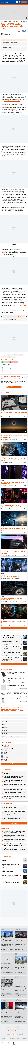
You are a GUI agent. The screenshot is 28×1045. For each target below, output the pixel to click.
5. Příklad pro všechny (6, 50)
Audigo (3, 194)
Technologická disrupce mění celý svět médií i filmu (13, 622)
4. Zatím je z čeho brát (6, 47)
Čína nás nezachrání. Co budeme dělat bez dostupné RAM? (12, 599)
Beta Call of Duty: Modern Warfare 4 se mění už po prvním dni (11, 876)
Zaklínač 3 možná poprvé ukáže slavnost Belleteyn (20, 996)
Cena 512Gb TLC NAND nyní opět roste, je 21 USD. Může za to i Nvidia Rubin (6, 1016)
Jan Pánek (5, 485)
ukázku (14, 382)
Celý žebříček (14, 764)
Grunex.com (4, 872)
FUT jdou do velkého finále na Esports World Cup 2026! (7, 950)
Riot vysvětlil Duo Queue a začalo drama (20, 964)
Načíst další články (14, 627)
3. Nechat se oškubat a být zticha (9, 45)
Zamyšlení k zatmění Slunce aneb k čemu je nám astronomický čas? (14, 436)
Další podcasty (14, 823)
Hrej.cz (3, 867)
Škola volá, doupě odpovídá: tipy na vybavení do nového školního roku (20, 1021)
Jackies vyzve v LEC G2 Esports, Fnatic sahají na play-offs (21, 969)
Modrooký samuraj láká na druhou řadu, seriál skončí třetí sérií (20, 944)
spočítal (13, 109)
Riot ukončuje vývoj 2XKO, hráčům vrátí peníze (20, 973)
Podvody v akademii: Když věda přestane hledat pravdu (14, 413)
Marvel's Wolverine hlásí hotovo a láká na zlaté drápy (12, 859)
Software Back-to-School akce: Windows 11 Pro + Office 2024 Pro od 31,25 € (20, 1016)
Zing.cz (3, 861)
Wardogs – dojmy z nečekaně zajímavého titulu (7, 973)
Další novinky (14, 664)
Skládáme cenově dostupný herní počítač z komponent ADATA (12, 482)
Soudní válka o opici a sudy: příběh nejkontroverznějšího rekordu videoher (11, 506)
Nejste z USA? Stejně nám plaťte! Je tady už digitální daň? (20, 21)
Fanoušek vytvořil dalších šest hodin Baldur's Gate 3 (10, 865)
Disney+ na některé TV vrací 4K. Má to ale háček (6, 1021)
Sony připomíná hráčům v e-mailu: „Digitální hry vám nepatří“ (10, 870)
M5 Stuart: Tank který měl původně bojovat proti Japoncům (6, 988)
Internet (5, 21)
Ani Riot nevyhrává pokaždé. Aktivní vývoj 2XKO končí (20, 949)
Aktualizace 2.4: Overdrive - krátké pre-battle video (7, 992)
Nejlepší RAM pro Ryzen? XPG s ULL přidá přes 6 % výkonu (13, 552)
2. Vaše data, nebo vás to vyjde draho (9, 42)
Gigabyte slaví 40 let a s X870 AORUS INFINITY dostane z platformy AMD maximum (14, 575)
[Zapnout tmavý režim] (19, 2)
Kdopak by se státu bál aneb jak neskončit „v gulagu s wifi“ (13, 529)
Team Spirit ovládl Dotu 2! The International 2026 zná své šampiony (10, 881)
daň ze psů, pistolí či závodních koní (12, 100)
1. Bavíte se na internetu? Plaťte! (8, 40)
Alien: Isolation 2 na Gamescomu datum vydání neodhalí (6, 969)
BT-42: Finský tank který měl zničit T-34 (6, 996)
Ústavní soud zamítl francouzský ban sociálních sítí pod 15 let (6, 1011)
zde (4, 382)
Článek (10, 21)
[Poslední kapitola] (26, 316)
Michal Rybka (7, 34)
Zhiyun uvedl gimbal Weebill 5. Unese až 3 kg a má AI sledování (20, 1011)
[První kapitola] (2, 316)
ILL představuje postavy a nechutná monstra (6, 964)
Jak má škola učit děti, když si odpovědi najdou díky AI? (13, 459)
